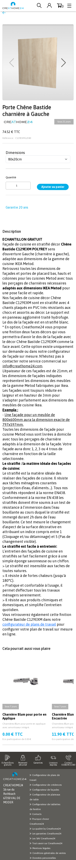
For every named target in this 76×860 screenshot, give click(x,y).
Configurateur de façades (45, 790)
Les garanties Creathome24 (46, 833)
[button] (64, 62)
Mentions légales (41, 848)
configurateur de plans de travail (29, 624)
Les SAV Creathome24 (43, 838)
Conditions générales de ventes (49, 853)
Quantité (11, 177)
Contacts (37, 814)
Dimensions (15, 152)
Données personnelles (44, 858)
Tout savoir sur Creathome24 (47, 843)
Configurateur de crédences (47, 785)
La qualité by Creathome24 (46, 829)
